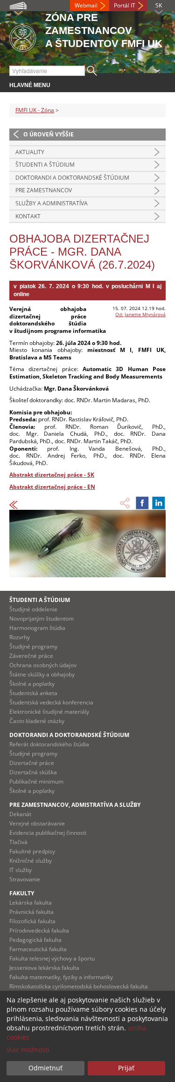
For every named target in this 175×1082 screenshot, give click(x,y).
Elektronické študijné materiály (49, 712)
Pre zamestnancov (43, 190)
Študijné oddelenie (33, 609)
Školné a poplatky (32, 684)
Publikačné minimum (36, 781)
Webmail (86, 5)
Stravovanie (24, 879)
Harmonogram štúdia (37, 628)
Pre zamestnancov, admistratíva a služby (74, 805)
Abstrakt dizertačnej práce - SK (51, 475)
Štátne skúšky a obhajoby (42, 674)
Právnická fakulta (31, 912)
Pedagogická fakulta (35, 940)
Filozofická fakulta (32, 921)
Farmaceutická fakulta (38, 949)
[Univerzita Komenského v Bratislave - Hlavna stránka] (22, 37)
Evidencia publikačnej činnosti (47, 833)
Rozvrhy (19, 637)
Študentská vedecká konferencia (51, 702)
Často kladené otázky (36, 721)
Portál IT (124, 5)
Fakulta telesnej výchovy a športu (52, 958)
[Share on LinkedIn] (159, 503)
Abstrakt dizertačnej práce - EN (52, 487)
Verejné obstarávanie (37, 823)
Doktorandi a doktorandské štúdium (72, 178)
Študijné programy (33, 646)
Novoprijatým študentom (41, 618)
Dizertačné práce (31, 763)
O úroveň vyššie (48, 134)
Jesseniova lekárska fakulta (44, 968)
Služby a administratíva (51, 203)
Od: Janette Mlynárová (140, 314)
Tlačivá (18, 842)
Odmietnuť (45, 1067)
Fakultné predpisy (32, 851)
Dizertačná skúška (33, 772)
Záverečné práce (31, 656)
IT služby (20, 870)
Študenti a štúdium (45, 165)
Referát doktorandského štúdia (49, 744)
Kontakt (28, 216)
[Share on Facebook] (142, 503)
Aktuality (29, 152)
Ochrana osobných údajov (43, 665)
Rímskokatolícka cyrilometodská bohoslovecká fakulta (78, 986)
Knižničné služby (30, 861)
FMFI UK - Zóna (34, 110)
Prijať (126, 1067)
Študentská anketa (33, 693)
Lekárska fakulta (30, 902)
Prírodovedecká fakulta (39, 930)
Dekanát (20, 814)
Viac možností (28, 1049)
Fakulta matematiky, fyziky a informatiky (61, 977)
